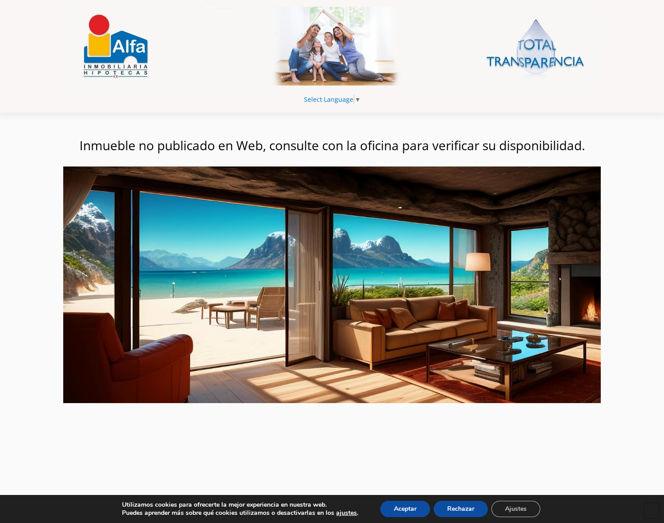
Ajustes (516, 508)
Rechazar (460, 508)
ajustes (346, 513)
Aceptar (405, 508)
